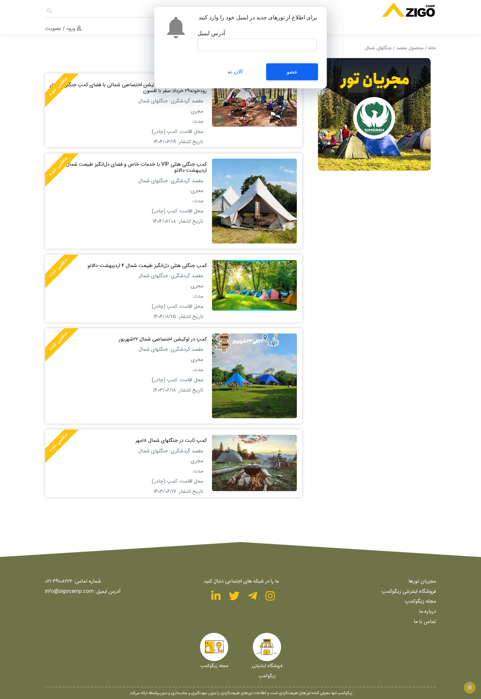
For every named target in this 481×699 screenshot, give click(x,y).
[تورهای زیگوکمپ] (364, 12)
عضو (292, 72)
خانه (432, 48)
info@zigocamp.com (69, 591)
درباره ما (427, 612)
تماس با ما (425, 622)
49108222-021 (58, 581)
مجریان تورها (422, 581)
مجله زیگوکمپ (420, 601)
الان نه (234, 72)
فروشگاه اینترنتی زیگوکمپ (409, 591)
